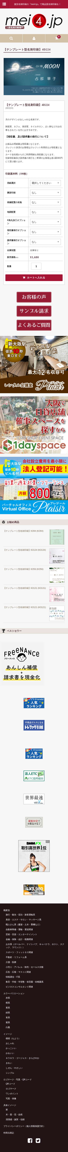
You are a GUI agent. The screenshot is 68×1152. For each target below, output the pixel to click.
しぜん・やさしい (14, 1068)
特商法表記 (8, 1133)
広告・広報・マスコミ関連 (18, 972)
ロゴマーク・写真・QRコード (17, 1079)
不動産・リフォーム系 (16, 957)
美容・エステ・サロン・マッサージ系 (23, 919)
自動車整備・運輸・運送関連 (19, 929)
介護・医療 (11, 962)
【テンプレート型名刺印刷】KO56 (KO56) (23, 569)
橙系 (8, 1003)
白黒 (8, 1027)
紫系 (8, 1022)
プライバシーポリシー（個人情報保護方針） (24, 1126)
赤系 (8, 998)
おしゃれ (10, 1043)
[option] (34, 76)
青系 (8, 1017)
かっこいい (11, 1048)
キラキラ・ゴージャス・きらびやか (22, 1058)
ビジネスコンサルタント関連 (19, 987)
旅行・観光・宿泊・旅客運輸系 (20, 914)
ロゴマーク (11, 1088)
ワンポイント (12, 1093)
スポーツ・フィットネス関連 (19, 952)
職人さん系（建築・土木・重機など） (23, 924)
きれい (9, 1063)
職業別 (6, 910)
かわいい (10, 1053)
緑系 (8, 1012)
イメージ (7, 1034)
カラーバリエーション (13, 993)
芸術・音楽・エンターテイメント (21, 934)
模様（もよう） (13, 1038)
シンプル (10, 1073)
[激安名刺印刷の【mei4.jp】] (34, 27)
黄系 (8, 1007)
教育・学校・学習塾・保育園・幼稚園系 (24, 982)
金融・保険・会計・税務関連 (19, 939)
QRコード (10, 1084)
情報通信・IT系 (13, 977)
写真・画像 (11, 1098)
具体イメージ (9, 1105)
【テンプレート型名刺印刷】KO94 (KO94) (23, 531)
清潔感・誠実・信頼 (15, 1119)
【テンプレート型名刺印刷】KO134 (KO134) (24, 550)
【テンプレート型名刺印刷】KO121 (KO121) (24, 607)
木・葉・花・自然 (14, 1114)
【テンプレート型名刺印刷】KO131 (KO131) (24, 588)
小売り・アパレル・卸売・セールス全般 (24, 967)
